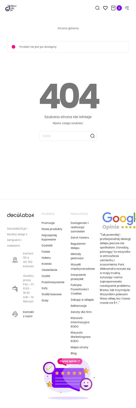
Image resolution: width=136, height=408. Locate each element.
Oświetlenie (49, 270)
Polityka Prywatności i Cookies (80, 289)
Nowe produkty (52, 229)
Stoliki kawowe (51, 294)
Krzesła (47, 264)
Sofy (45, 288)
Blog (74, 353)
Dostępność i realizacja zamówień (80, 227)
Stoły (45, 300)
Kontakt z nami (28, 314)
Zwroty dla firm (81, 312)
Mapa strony (79, 347)
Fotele (46, 252)
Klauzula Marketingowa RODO (80, 337)
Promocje (48, 223)
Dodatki (47, 245)
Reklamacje (79, 306)
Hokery (46, 258)
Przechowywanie (53, 282)
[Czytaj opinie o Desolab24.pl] (68, 379)
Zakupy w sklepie (82, 300)
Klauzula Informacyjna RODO (80, 322)
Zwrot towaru (80, 237)
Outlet (46, 276)
